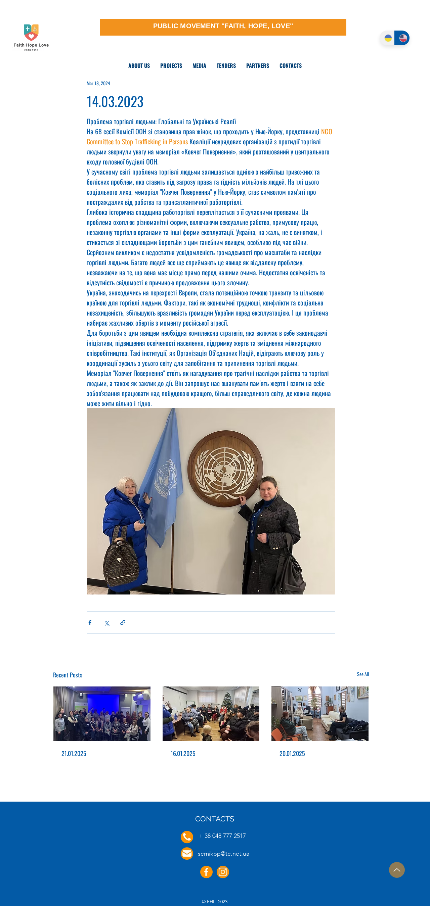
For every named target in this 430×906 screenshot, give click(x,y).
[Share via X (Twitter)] (106, 622)
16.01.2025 (183, 753)
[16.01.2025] (211, 713)
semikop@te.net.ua (223, 853)
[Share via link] (123, 622)
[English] (402, 38)
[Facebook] (206, 871)
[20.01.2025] (320, 713)
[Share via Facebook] (90, 622)
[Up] (397, 870)
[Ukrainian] (387, 38)
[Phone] (187, 837)
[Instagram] (222, 871)
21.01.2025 (73, 753)
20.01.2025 (292, 753)
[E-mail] (187, 853)
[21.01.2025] (101, 713)
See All (363, 673)
